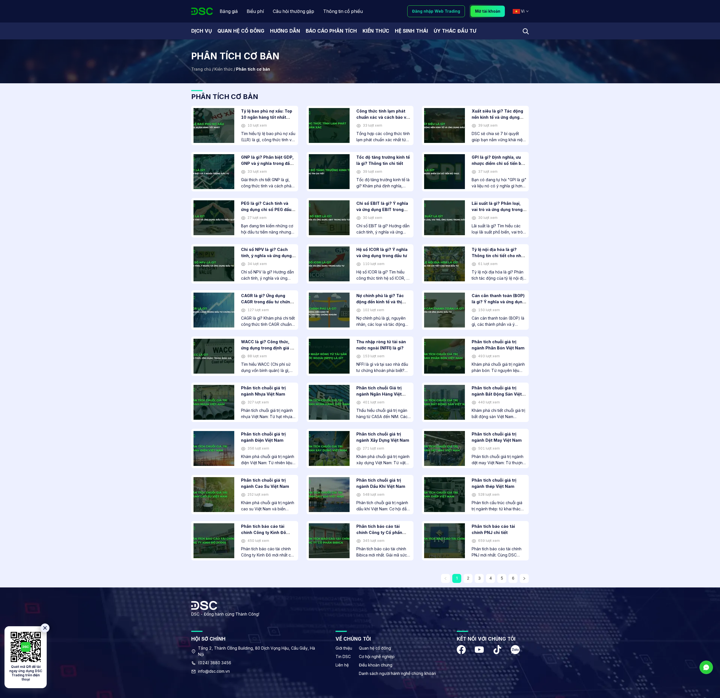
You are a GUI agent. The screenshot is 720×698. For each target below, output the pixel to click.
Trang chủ (201, 69)
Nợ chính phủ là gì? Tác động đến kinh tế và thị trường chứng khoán (380, 301)
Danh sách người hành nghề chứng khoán (397, 673)
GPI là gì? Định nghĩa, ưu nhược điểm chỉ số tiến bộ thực (498, 163)
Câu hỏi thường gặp (293, 11)
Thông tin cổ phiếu (343, 11)
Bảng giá (229, 11)
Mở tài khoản (487, 11)
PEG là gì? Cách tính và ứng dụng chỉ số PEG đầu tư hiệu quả (266, 209)
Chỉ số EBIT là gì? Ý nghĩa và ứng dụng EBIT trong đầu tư (382, 209)
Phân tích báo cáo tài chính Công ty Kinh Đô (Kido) (263, 532)
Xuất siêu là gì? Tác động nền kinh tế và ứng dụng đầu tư (497, 117)
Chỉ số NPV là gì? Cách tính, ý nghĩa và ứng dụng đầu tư (266, 255)
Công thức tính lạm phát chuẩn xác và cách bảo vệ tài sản (382, 117)
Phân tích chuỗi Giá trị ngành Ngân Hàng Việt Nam (379, 394)
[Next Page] (524, 578)
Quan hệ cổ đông (375, 648)
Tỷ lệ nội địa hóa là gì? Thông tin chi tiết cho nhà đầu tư (498, 255)
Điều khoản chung (375, 665)
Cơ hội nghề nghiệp (377, 656)
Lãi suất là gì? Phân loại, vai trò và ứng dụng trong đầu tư (497, 209)
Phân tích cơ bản (253, 69)
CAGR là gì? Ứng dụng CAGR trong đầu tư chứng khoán (266, 301)
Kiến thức (223, 69)
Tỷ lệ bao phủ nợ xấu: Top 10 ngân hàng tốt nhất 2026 (266, 117)
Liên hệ (342, 665)
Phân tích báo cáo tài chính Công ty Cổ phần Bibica (379, 532)
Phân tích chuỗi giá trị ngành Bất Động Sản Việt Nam (497, 394)
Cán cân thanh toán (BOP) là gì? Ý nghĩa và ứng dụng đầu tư (498, 301)
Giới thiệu (344, 648)
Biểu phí (255, 11)
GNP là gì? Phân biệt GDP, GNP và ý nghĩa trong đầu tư (267, 163)
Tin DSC (343, 656)
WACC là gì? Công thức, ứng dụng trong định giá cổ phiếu (268, 347)
